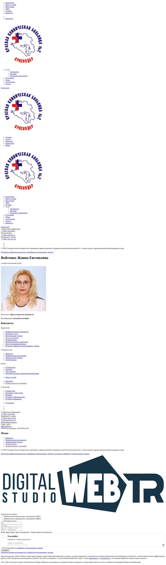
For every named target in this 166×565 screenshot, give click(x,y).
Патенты (8, 369)
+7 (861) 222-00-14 (8, 235)
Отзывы (8, 11)
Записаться (5, 88)
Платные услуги (11, 334)
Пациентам (9, 3)
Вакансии (9, 13)
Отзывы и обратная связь (15, 397)
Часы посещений (12, 338)
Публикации (10, 367)
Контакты (9, 19)
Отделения (9, 78)
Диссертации (10, 371)
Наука (7, 80)
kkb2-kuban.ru (6, 426)
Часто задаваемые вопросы (15, 344)
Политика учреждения (18, 76)
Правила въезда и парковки (16, 383)
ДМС (7, 9)
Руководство (10, 391)
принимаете (93, 558)
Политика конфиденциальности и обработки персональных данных (27, 252)
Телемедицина (11, 360)
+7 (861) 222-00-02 (8, 231)
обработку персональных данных (30, 548)
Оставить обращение (13, 399)
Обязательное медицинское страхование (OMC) (22, 516)
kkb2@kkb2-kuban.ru (9, 422)
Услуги (8, 84)
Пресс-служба (10, 5)
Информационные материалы (16, 332)
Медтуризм (9, 7)
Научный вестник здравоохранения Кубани (22, 373)
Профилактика (11, 340)
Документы (14, 72)
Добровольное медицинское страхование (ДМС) (22, 519)
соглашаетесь (105, 558)
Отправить (5, 550)
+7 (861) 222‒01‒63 (8, 239)
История (13, 74)
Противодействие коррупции (16, 342)
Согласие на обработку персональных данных (71, 454)
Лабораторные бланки (14, 358)
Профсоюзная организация (15, 356)
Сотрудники (10, 82)
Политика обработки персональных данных (22, 346)
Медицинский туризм (13, 336)
